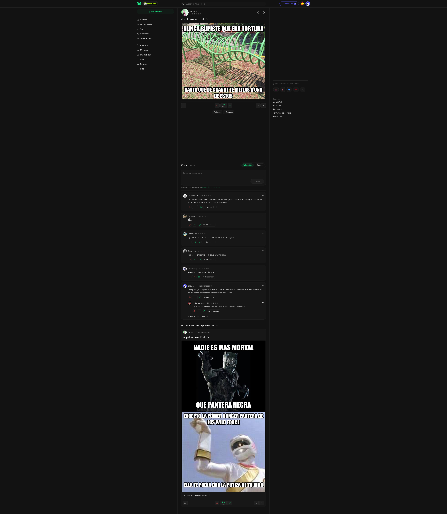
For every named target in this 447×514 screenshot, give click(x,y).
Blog (142, 68)
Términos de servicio (282, 113)
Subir (156, 11)
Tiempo (260, 165)
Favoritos (144, 45)
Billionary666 (193, 286)
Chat (142, 59)
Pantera (189, 495)
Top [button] (142, 29)
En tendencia (146, 24)
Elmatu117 (195, 11)
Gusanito (229, 112)
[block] (263, 105)
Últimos (143, 19)
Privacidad (277, 116)
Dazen (190, 233)
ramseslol (191, 268)
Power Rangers (202, 495)
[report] (258, 105)
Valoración (247, 165)
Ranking (143, 64)
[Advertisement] (290, 44)
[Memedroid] (139, 3)
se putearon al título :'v (196, 337)
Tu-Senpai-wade (199, 303)
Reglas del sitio (279, 109)
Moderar (144, 50)
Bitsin (190, 251)
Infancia (218, 112)
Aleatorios (144, 33)
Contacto (277, 105)
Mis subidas (145, 54)
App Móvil (277, 102)
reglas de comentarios (211, 187)
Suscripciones (146, 38)
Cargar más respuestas (199, 316)
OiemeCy (191, 216)
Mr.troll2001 (192, 196)
